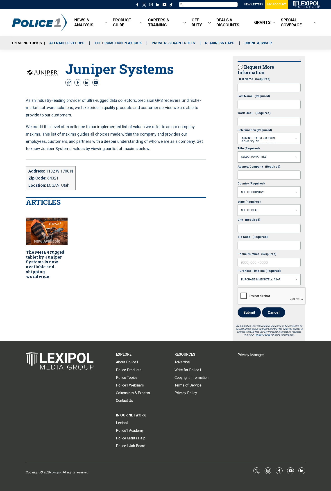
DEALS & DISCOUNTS (227, 22)
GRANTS (262, 22)
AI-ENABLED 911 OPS (66, 43)
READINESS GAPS (219, 43)
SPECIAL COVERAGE (291, 22)
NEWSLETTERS (253, 4)
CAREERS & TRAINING (158, 22)
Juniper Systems (119, 68)
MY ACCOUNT (276, 4)
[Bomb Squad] (269, 141)
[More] (106, 22)
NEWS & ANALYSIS (83, 22)
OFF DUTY (197, 22)
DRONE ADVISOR (258, 43)
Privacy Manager (251, 355)
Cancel (273, 312)
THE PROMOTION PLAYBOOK (118, 43)
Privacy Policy (262, 334)
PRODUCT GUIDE (122, 22)
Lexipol (56, 472)
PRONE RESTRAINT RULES (173, 43)
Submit (249, 312)
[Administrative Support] (269, 138)
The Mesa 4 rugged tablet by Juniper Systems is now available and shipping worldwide (45, 264)
